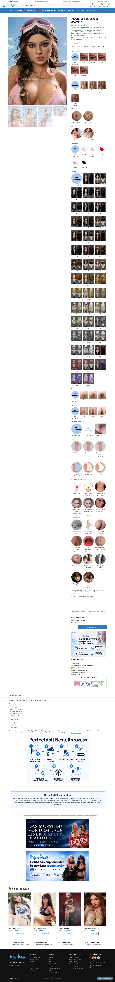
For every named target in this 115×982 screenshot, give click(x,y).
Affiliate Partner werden (76, 968)
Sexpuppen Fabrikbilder (35, 966)
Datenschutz (53, 978)
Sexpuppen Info (73, 961)
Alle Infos (11, 695)
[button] (109, 5)
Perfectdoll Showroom (14, 965)
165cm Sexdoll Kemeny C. (91, 928)
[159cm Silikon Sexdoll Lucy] (104, 19)
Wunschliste (102, 6)
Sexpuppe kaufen (34, 959)
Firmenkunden (53, 964)
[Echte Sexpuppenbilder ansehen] (57, 866)
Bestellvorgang (73, 966)
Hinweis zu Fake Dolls (75, 959)
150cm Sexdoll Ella (64, 928)
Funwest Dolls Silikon (53, 815)
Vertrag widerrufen (54, 968)
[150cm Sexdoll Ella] (70, 909)
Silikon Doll (86, 815)
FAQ (50, 959)
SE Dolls (95, 933)
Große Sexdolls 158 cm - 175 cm (32, 815)
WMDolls (19, 933)
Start (10, 15)
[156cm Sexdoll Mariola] (19, 909)
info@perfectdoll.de (13, 1)
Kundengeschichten (75, 957)
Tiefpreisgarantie (76, 733)
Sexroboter (32, 964)
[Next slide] (65, 61)
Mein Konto (92, 6)
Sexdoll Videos (53, 972)
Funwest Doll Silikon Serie (83, 27)
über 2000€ (16, 15)
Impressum (46, 978)
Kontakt (51, 957)
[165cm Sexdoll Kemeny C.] (95, 909)
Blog (50, 961)
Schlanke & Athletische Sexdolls (68, 815)
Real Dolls (31, 961)
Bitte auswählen (19, 937)
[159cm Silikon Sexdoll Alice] (106, 19)
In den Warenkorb (92, 627)
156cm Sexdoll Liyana (40, 928)
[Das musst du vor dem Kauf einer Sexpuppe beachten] (57, 833)
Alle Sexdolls (93, 815)
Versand (51, 970)
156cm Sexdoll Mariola (14, 928)
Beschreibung (19, 695)
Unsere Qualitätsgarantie (36, 957)
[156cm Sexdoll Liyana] (45, 909)
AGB (59, 978)
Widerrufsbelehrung (54, 966)
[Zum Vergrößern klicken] (37, 61)
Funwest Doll (44, 815)
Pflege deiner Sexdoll (75, 964)
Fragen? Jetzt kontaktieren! (104, 978)
